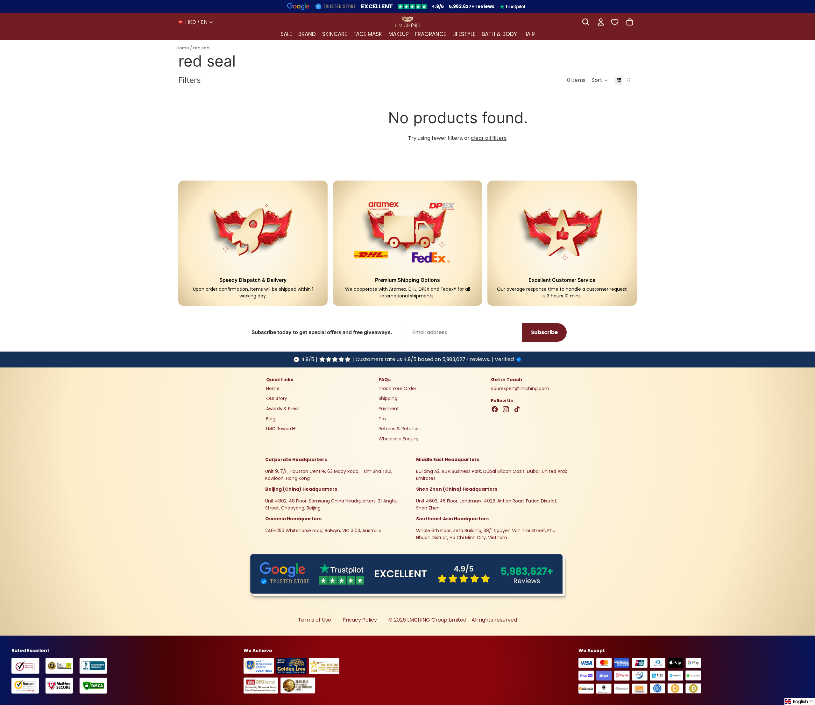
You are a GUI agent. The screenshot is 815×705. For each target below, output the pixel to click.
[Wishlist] (615, 21)
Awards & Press (283, 408)
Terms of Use (314, 619)
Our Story (276, 398)
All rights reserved (494, 619)
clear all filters (489, 138)
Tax (382, 418)
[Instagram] (506, 409)
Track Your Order (397, 388)
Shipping (388, 398)
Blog (270, 418)
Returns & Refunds (399, 428)
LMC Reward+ (281, 428)
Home (182, 48)
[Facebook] (495, 409)
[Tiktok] (517, 409)
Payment (389, 408)
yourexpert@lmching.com (520, 388)
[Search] (585, 22)
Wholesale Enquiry (399, 439)
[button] (600, 80)
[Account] (601, 22)
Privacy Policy (360, 619)
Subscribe (544, 332)
